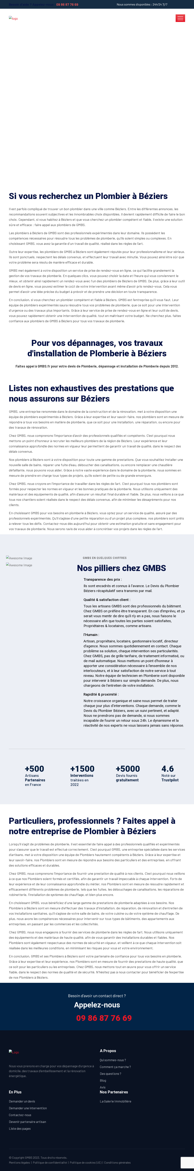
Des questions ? (110, 1073)
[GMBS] (13, 18)
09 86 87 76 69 (67, 4)
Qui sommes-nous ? (113, 1060)
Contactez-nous (20, 1115)
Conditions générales (117, 1162)
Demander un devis (22, 1101)
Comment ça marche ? (115, 1067)
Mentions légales (19, 1162)
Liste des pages (20, 1128)
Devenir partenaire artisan (27, 1121)
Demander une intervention (28, 1108)
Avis (103, 1087)
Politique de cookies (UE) (85, 1162)
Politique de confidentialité (50, 1162)
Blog (103, 1080)
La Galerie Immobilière (115, 1101)
